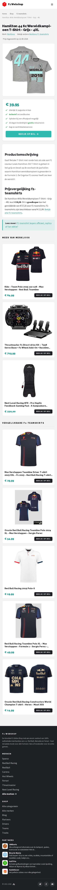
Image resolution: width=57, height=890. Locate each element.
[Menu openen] (52, 4)
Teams (5, 828)
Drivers (5, 823)
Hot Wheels (7, 776)
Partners (6, 819)
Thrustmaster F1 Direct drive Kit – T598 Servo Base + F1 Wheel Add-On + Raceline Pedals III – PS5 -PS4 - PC (27, 348)
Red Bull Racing (9, 763)
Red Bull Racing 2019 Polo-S (20, 588)
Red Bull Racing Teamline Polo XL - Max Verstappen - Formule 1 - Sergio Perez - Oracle (26, 646)
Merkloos (11, 34)
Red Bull (6, 767)
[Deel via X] (40, 884)
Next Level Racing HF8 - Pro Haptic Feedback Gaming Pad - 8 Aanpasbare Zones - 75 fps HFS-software (25, 406)
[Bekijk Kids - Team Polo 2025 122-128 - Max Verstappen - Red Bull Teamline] (28, 263)
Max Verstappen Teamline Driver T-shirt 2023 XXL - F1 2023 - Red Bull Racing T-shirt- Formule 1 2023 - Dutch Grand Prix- (28, 475)
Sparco (5, 758)
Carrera (5, 771)
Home (4, 14)
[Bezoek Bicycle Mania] (5, 854)
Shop (12, 14)
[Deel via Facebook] (46, 884)
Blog (4, 815)
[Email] (52, 884)
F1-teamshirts (21, 14)
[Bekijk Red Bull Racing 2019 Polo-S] (28, 565)
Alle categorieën (10, 806)
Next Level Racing (10, 789)
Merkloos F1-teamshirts (39, 34)
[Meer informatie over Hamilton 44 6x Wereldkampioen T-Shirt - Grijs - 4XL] (28, 69)
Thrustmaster (9, 785)
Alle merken (8, 810)
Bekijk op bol (27, 134)
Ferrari (5, 780)
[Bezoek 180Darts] (5, 846)
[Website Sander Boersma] (14, 884)
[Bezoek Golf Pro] (5, 863)
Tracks (5, 832)
